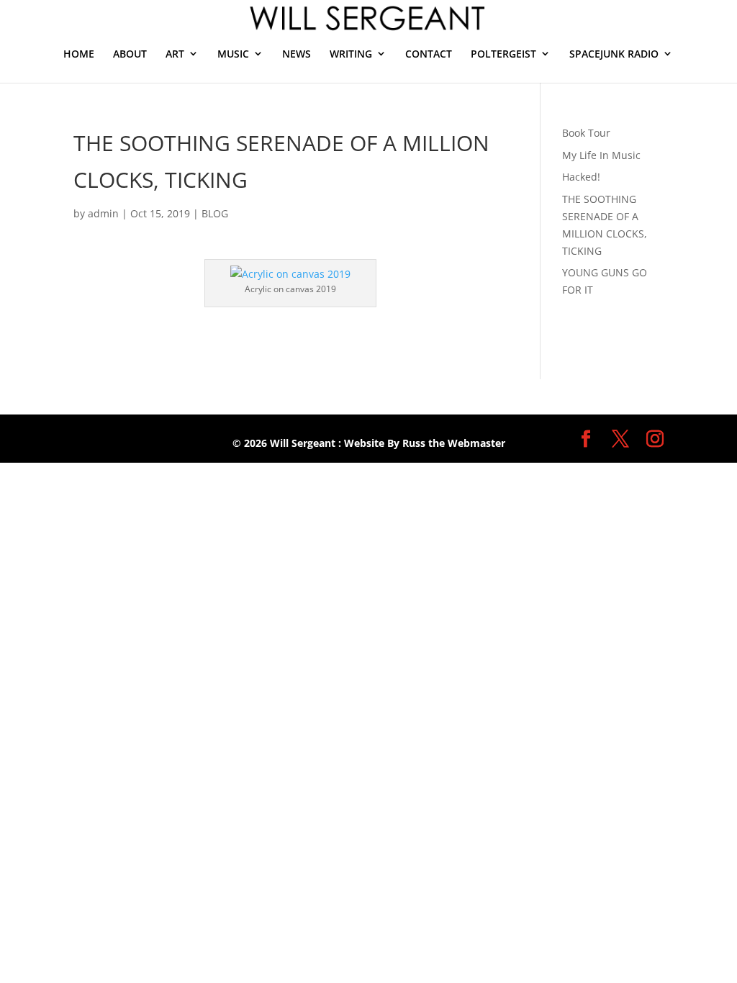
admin (103, 213)
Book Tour (586, 133)
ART (175, 53)
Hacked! (581, 177)
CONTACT (428, 53)
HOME (78, 53)
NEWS (296, 53)
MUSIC (233, 53)
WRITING (351, 53)
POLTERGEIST (503, 53)
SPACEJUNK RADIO (614, 53)
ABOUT (130, 53)
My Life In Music (601, 155)
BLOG (215, 213)
